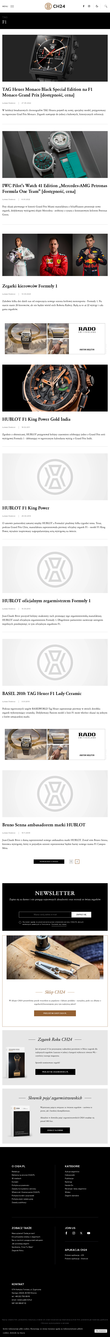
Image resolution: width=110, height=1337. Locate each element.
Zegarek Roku (17, 1250)
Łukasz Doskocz (8, 103)
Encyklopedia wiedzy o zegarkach (26, 1237)
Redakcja (15, 1171)
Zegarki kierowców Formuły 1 (29, 286)
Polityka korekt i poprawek (23, 1195)
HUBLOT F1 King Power (25, 508)
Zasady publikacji (19, 1202)
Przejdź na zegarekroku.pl (55, 1072)
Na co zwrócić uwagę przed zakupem (27, 1240)
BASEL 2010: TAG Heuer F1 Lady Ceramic (41, 693)
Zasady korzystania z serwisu (24, 1189)
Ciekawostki (70, 1175)
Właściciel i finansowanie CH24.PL (26, 1192)
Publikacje (69, 1178)
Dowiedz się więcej (59, 924)
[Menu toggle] (12, 6)
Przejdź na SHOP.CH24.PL (55, 1013)
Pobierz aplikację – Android (76, 1259)
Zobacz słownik (55, 1130)
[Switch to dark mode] (97, 6)
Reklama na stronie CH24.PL (23, 1175)
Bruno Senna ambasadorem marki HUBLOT (43, 825)
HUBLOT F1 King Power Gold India (36, 419)
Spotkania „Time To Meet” (22, 1247)
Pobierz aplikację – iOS (74, 1255)
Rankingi (68, 1182)
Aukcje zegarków (72, 1171)
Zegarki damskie (72, 1195)
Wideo (67, 1192)
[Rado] (55, 338)
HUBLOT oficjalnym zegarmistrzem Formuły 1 (46, 600)
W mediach (16, 1178)
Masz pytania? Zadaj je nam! (23, 1233)
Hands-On (69, 1185)
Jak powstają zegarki (20, 1244)
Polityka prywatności (20, 1185)
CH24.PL (55, 6)
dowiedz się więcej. (17, 1333)
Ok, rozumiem (101, 1331)
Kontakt (15, 1182)
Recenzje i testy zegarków (75, 1189)
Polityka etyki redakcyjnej (22, 1199)
